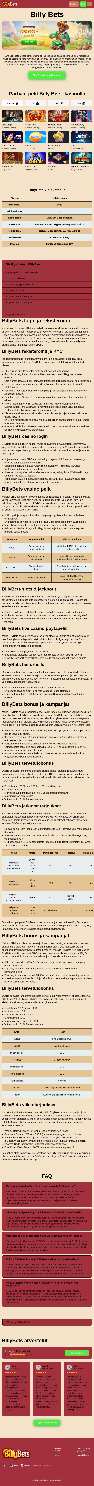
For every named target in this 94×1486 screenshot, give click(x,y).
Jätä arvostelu (77, 1353)
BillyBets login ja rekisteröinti (20, 284)
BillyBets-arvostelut (15, 314)
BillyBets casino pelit (16, 290)
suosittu (10, 103)
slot (79, 103)
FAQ (8, 308)
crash (56, 103)
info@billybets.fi (84, 1455)
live (33, 103)
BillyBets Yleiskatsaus (16, 278)
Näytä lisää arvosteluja (47, 1423)
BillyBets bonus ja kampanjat (20, 296)
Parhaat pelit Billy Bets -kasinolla (22, 272)
